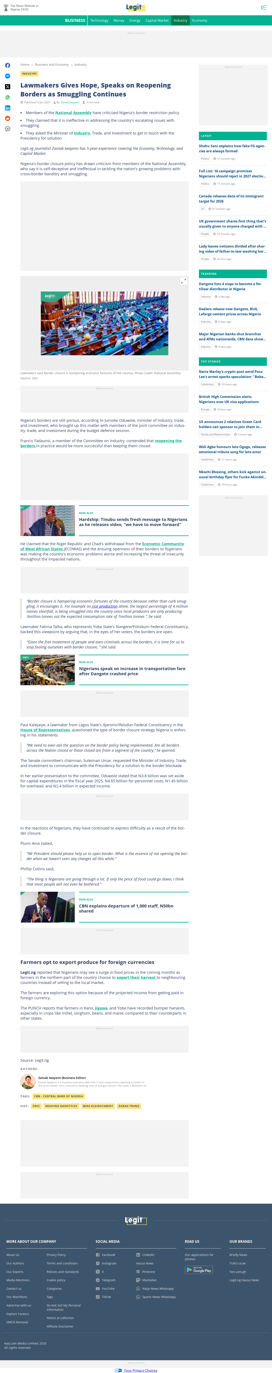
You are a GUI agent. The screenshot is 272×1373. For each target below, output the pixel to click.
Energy (134, 20)
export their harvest (137, 977)
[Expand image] (184, 281)
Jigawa (101, 1008)
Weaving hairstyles (61, 1106)
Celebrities (207, 384)
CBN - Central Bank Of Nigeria (58, 1096)
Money (118, 20)
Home (24, 64)
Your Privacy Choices (140, 1370)
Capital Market (157, 20)
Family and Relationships (215, 434)
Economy (199, 20)
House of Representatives (45, 729)
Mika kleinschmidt (98, 1106)
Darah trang (129, 1106)
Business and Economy (52, 64)
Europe (205, 409)
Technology (99, 20)
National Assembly (73, 112)
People (205, 234)
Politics (205, 158)
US (202, 209)
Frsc (36, 1106)
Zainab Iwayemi (70, 102)
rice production (104, 606)
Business (75, 20)
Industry (180, 20)
